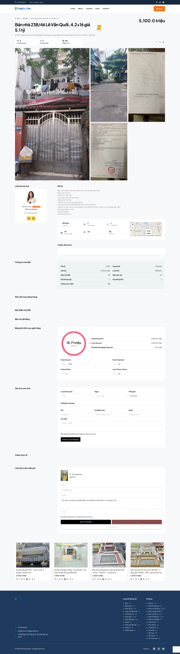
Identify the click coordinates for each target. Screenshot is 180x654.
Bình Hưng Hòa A (154, 608)
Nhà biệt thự (129, 614)
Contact (105, 8)
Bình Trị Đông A (154, 617)
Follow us (146, 649)
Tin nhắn (64, 419)
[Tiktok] (160, 2)
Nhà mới (83, 545)
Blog (97, 8)
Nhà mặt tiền (129, 619)
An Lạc (151, 603)
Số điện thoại (100, 410)
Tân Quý (151, 630)
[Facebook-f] (156, 2)
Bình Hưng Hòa (154, 606)
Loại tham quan (66, 392)
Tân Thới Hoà (153, 638)
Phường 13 (152, 627)
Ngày (97, 392)
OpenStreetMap (149, 235)
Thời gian (132, 392)
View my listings (31, 209)
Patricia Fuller (27, 206)
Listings (89, 8)
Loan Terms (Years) (120, 369)
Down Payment (118, 360)
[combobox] (77, 396)
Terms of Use (91, 434)
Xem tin (72, 477)
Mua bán (99, 27)
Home (73, 8)
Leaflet (141, 235)
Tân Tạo (151, 633)
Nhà (18, 18)
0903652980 (32, 213)
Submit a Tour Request (70, 439)
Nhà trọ (128, 627)
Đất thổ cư (128, 608)
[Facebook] (154, 648)
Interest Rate (66, 369)
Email (131, 410)
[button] (132, 224)
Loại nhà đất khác (131, 611)
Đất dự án (128, 606)
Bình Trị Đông (153, 614)
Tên (62, 410)
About (80, 8)
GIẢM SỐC (44, 545)
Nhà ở (127, 622)
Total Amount (66, 360)
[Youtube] (163, 2)
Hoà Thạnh (152, 622)
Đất (126, 603)
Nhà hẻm (25, 18)
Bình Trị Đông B (154, 619)
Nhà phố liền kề (130, 625)
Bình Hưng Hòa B (155, 611)
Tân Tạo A (152, 636)
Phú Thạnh (152, 625)
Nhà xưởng (129, 630)
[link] (32, 555)
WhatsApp (112, 527)
